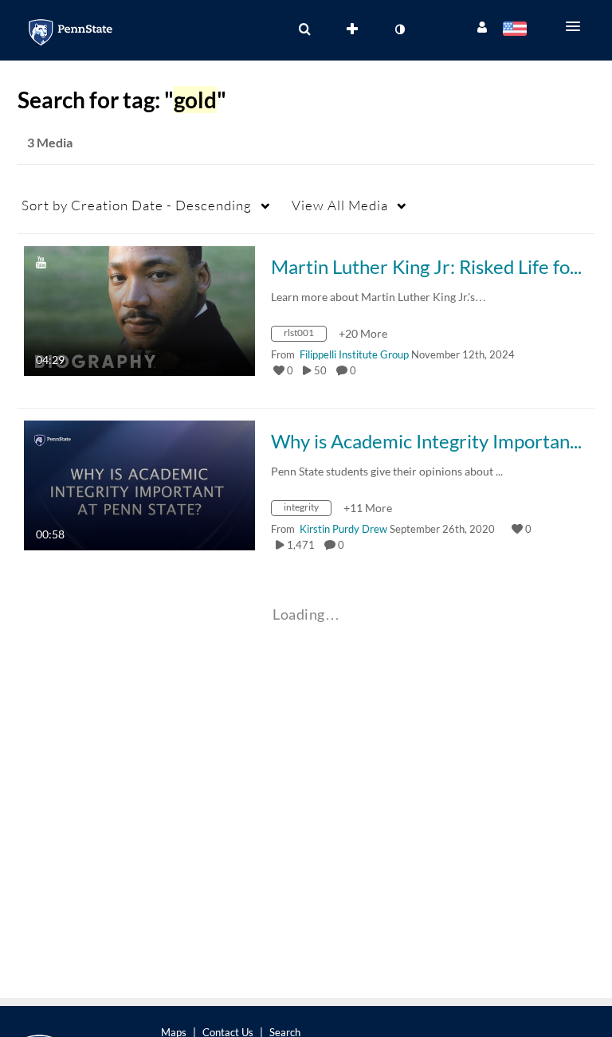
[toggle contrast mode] (399, 29)
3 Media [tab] (50, 142)
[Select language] (517, 30)
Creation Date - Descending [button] (137, 205)
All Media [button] (340, 205)
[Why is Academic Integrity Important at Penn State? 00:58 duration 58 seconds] (139, 484)
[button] (577, 26)
